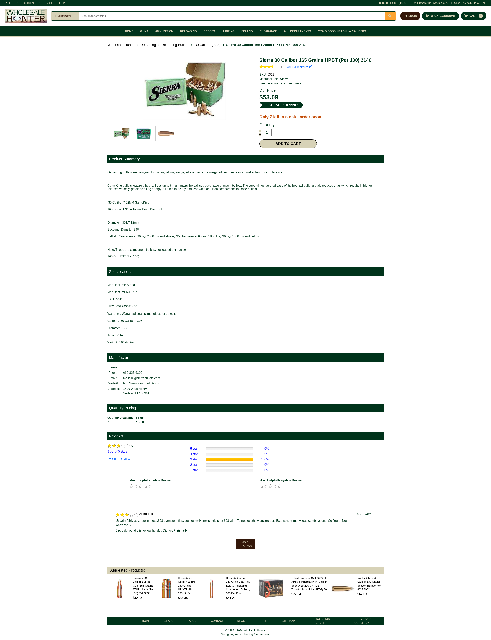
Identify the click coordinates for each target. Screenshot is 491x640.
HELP (61, 3)
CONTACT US (32, 3)
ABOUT (193, 620)
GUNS (144, 31)
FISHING (247, 31)
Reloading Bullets (174, 45)
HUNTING (228, 31)
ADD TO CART (288, 144)
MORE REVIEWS (246, 544)
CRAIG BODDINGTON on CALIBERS (342, 31)
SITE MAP (288, 620)
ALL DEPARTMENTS (297, 31)
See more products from (280, 83)
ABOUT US (12, 3)
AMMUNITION (164, 31)
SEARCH (169, 620)
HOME (129, 31)
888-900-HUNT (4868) (393, 3)
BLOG (49, 3)
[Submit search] (390, 16)
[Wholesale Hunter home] (26, 16)
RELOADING (188, 31)
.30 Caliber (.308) (207, 45)
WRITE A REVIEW (119, 458)
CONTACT (217, 620)
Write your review (298, 66)
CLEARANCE (268, 31)
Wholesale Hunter (121, 45)
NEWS (241, 620)
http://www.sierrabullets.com (142, 383)
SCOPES (209, 31)
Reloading (148, 45)
